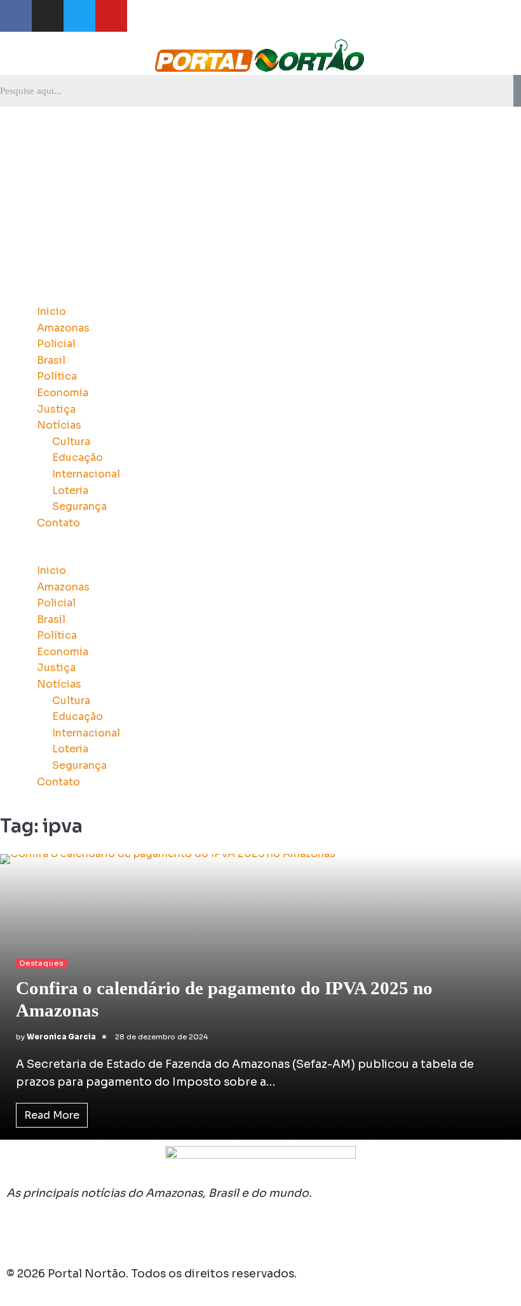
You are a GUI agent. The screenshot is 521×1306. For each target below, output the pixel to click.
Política (57, 376)
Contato (58, 523)
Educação (77, 457)
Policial (56, 343)
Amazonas (63, 328)
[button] (260, 554)
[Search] (517, 91)
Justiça (56, 409)
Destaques (42, 963)
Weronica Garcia (61, 1036)
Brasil (51, 360)
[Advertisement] (260, 202)
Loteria (70, 490)
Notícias (59, 425)
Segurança (79, 506)
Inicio (51, 311)
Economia (62, 392)
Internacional (86, 474)
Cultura (71, 441)
